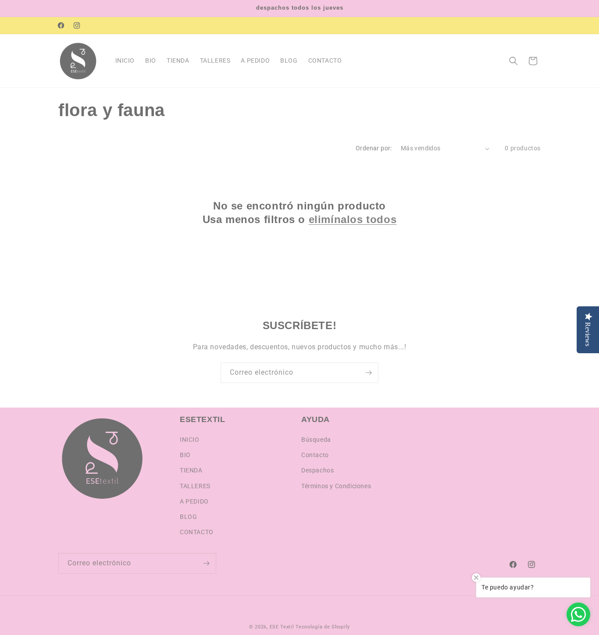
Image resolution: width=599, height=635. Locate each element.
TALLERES (195, 486)
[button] (513, 61)
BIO (185, 454)
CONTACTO (197, 532)
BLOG (188, 516)
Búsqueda (316, 439)
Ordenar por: (374, 148)
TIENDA (191, 470)
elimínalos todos (353, 219)
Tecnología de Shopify (323, 627)
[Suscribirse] (368, 372)
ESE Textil (282, 627)
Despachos (317, 470)
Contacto (315, 454)
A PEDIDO (194, 501)
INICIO (190, 439)
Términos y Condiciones (336, 486)
